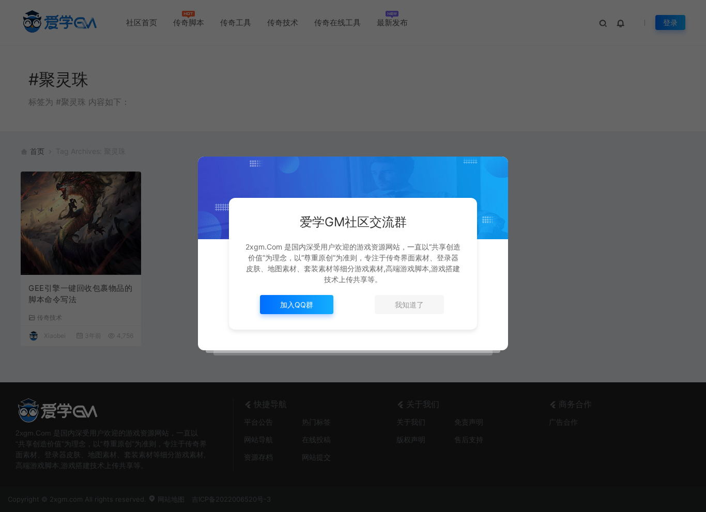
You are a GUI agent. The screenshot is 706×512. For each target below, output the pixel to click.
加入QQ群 (296, 304)
